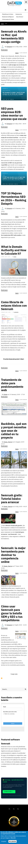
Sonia (14, 256)
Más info (13, 838)
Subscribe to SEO (1, 678)
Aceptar (3, 841)
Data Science (19, 16)
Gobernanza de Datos (8, 19)
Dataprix (9, 46)
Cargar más (14, 674)
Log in (17, 52)
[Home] (14, 3)
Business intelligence (8, 16)
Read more (4, 50)
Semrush (5, 743)
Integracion (19, 14)
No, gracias (12, 841)
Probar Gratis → (8, 791)
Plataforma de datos (7, 14)
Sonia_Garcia (8, 442)
